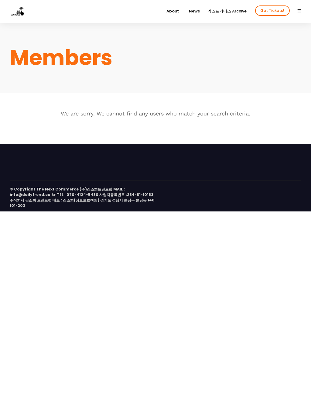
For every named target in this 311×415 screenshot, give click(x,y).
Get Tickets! (272, 10)
